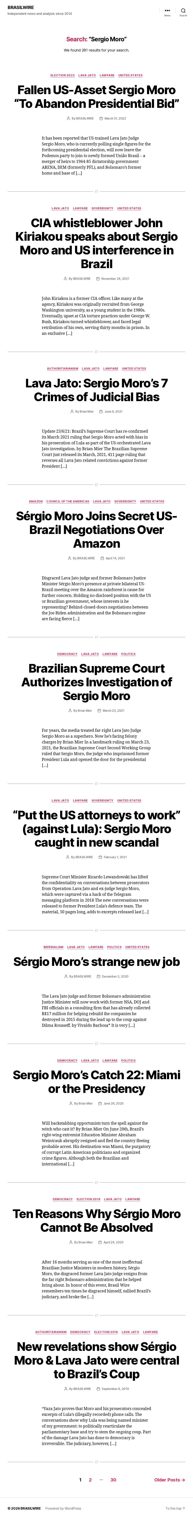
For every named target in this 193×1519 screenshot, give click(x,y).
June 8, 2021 (113, 411)
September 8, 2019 (115, 1389)
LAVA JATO (87, 75)
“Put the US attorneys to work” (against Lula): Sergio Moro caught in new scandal (96, 829)
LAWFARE (107, 75)
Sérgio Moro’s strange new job (96, 961)
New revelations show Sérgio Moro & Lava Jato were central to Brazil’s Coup (96, 1360)
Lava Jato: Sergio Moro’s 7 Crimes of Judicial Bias (96, 390)
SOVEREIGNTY (102, 208)
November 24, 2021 (115, 279)
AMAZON (36, 501)
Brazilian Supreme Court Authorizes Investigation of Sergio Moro (96, 682)
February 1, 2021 (115, 857)
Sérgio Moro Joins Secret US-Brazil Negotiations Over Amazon (96, 529)
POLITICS (128, 654)
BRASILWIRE (21, 7)
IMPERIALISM (54, 947)
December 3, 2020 (115, 976)
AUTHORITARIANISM (62, 368)
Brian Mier (87, 411)
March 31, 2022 (115, 118)
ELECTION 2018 (88, 1199)
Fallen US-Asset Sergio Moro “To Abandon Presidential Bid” (96, 96)
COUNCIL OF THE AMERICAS (67, 501)
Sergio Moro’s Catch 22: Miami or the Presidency (96, 1082)
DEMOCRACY (67, 654)
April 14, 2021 (115, 558)
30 (113, 1480)
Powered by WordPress (63, 1508)
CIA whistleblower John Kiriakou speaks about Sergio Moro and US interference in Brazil (96, 243)
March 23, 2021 (113, 710)
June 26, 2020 (113, 1103)
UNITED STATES (130, 75)
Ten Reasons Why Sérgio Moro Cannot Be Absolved (96, 1220)
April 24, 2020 (113, 1242)
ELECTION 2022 (63, 75)
